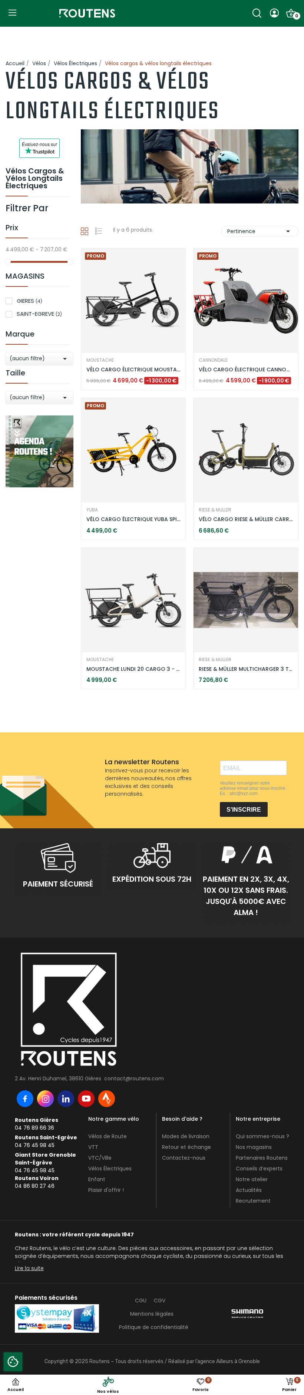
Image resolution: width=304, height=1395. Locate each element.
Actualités (249, 1190)
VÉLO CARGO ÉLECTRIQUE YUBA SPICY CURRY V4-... (133, 519)
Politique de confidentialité (153, 1327)
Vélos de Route (107, 1136)
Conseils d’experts (259, 1169)
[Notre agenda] (39, 451)
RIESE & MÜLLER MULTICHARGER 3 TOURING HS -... (246, 669)
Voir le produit (108, 365)
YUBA (92, 510)
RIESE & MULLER (215, 510)
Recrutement (253, 1201)
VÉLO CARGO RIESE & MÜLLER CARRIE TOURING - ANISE (246, 519)
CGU (140, 1300)
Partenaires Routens (262, 1158)
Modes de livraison (185, 1136)
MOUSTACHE (100, 360)
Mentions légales (152, 1314)
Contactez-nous (183, 1158)
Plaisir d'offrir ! (106, 1190)
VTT (93, 1147)
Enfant (96, 1179)
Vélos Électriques (110, 1169)
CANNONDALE (213, 360)
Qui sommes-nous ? (262, 1136)
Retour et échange (186, 1147)
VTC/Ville (100, 1158)
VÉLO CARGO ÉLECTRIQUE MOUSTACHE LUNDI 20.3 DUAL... (133, 369)
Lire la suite (29, 1268)
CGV (159, 1300)
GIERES (29, 301)
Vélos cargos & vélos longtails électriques (35, 179)
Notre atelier (252, 1179)
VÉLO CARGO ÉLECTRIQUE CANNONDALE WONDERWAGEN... (246, 369)
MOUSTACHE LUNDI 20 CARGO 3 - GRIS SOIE (133, 669)
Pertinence (260, 231)
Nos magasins (254, 1147)
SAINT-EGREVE (39, 314)
